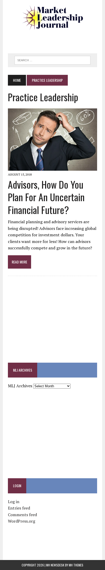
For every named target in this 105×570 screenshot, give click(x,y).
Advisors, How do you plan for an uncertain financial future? (46, 197)
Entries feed (19, 508)
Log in (13, 501)
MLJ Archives (20, 386)
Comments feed (22, 514)
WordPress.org (21, 521)
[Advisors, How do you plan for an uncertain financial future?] (52, 167)
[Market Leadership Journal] (52, 18)
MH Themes (76, 565)
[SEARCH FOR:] (52, 59)
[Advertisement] (56, 39)
